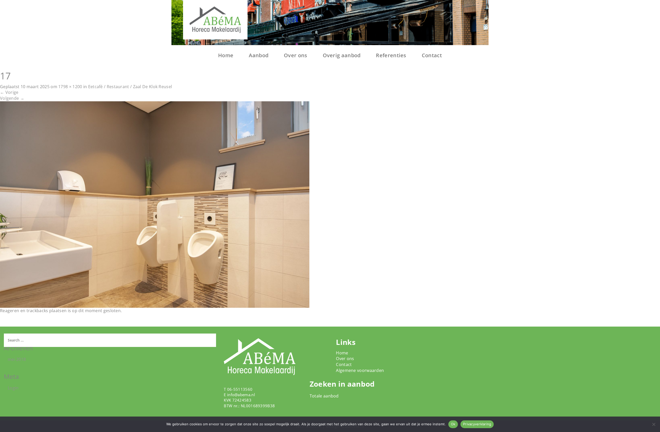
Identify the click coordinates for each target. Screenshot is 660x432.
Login (13, 388)
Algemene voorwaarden (360, 370)
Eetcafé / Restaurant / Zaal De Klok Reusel (130, 86)
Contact (432, 55)
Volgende (12, 98)
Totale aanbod (324, 396)
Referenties (391, 55)
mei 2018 (17, 359)
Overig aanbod (342, 55)
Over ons (295, 55)
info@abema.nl (241, 394)
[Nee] (653, 424)
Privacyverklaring (477, 424)
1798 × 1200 (70, 86)
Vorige (9, 92)
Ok (453, 424)
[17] (154, 204)
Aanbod (258, 55)
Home (225, 55)
